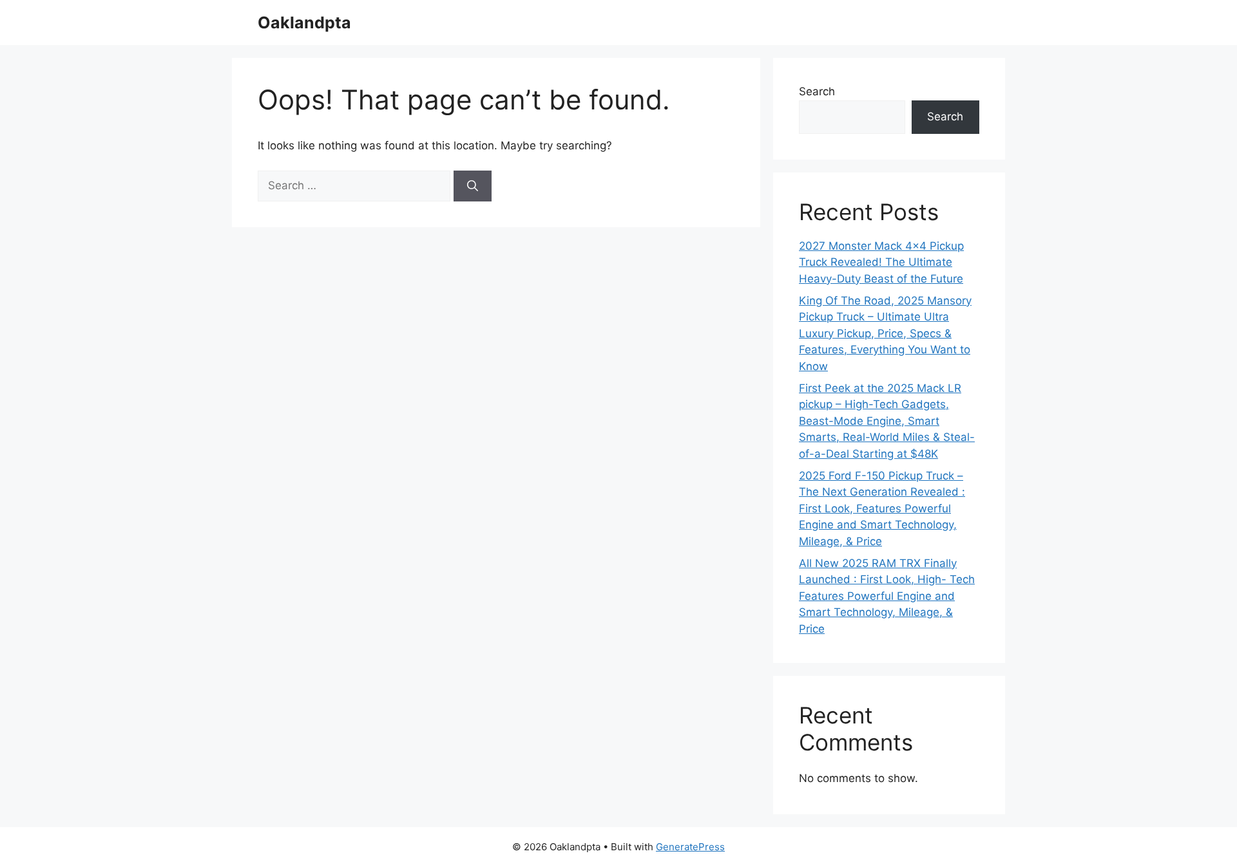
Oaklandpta (304, 22)
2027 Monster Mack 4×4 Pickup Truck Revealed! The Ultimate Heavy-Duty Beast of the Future (881, 262)
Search (817, 91)
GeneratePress (690, 847)
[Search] (473, 186)
